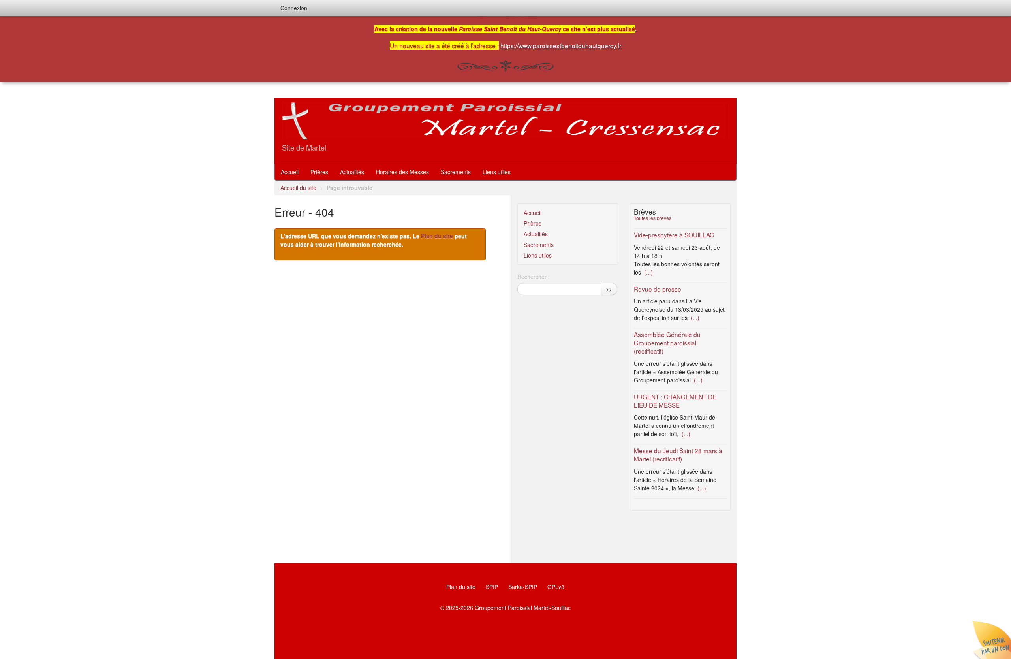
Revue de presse (657, 288)
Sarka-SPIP (522, 587)
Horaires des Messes (402, 172)
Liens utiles (497, 172)
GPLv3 (555, 587)
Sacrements (456, 172)
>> (609, 289)
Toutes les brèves (652, 218)
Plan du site (437, 236)
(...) (648, 272)
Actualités (352, 172)
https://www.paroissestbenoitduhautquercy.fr (560, 45)
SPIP (492, 587)
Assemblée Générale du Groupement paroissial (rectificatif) (667, 342)
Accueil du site (298, 188)
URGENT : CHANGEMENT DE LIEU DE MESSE (675, 400)
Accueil (290, 172)
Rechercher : (533, 277)
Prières (319, 172)
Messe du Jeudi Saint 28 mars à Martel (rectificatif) (678, 454)
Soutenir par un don (991, 639)
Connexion (293, 8)
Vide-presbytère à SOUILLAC (674, 234)
